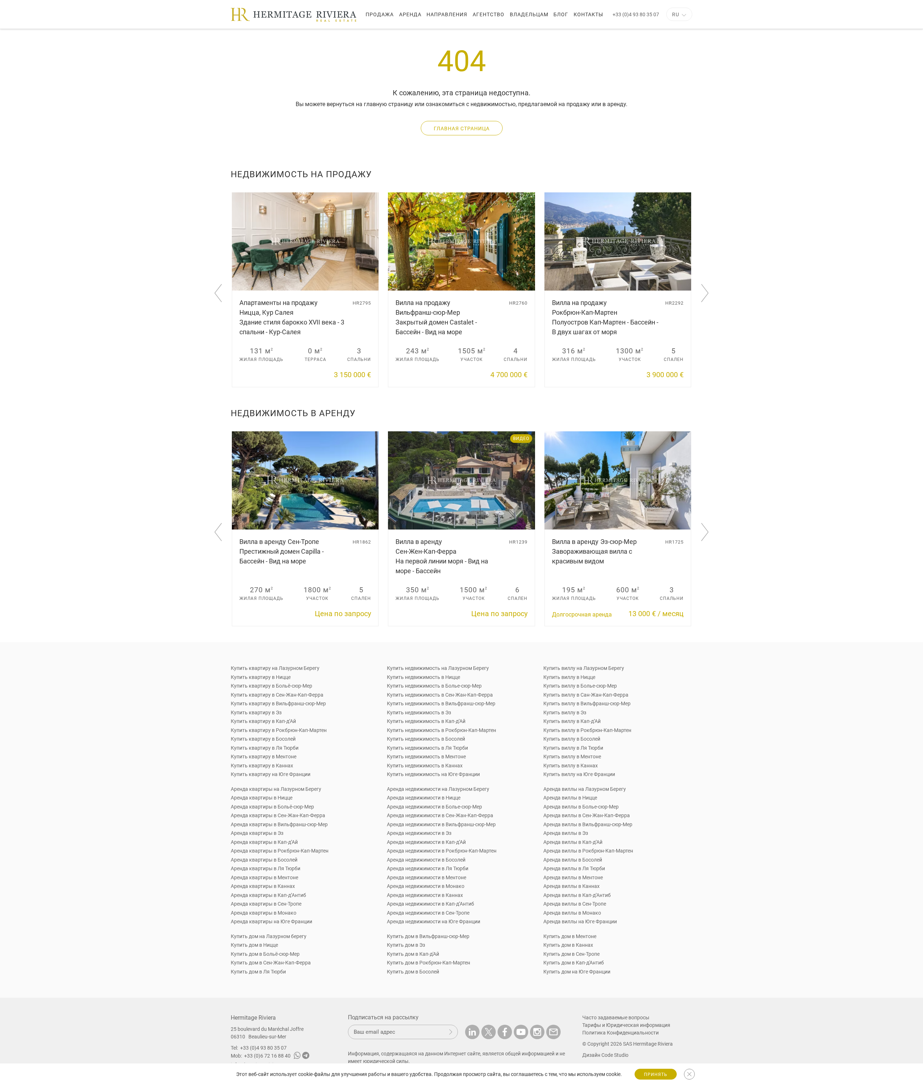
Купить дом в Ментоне (569, 936)
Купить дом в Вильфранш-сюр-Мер (428, 936)
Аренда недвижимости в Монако (425, 886)
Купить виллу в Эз (564, 712)
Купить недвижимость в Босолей (426, 739)
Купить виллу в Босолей (571, 739)
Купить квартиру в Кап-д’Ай (263, 721)
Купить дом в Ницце (254, 945)
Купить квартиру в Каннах (262, 765)
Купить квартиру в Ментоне (263, 756)
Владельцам (529, 14)
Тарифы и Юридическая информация (626, 1025)
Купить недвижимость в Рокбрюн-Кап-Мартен (441, 730)
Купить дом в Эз (406, 945)
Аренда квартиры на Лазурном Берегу (276, 789)
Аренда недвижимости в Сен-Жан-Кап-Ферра (440, 815)
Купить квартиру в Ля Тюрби (265, 748)
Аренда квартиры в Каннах (263, 886)
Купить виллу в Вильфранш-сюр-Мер (587, 703)
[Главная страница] (293, 15)
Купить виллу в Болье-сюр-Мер (580, 686)
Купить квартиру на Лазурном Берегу (275, 668)
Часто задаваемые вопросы (615, 1017)
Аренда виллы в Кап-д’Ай (572, 842)
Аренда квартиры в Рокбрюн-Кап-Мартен (279, 851)
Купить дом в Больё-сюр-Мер (265, 954)
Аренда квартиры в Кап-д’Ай (264, 842)
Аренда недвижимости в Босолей (426, 860)
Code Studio (614, 1055)
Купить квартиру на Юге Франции (270, 774)
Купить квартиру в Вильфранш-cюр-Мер (278, 703)
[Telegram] (305, 1056)
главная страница (462, 128)
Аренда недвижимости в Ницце (423, 798)
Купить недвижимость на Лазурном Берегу (438, 668)
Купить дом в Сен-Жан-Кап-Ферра (271, 963)
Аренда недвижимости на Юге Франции (433, 921)
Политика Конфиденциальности (620, 1033)
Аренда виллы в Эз (565, 833)
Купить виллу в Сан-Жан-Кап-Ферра (585, 695)
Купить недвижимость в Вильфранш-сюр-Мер (441, 703)
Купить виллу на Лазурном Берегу (583, 668)
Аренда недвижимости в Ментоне (426, 877)
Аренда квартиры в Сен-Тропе (266, 904)
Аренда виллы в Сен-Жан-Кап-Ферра (586, 815)
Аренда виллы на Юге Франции (580, 921)
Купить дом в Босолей (413, 972)
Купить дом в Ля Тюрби (258, 972)
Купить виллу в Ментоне (572, 756)
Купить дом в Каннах (568, 945)
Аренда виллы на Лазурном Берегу (584, 789)
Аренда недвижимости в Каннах (425, 895)
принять (655, 1074)
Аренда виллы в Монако (572, 913)
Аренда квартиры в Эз (257, 833)
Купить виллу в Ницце (569, 677)
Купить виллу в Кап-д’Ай (572, 721)
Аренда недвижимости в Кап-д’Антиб (430, 904)
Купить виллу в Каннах (570, 765)
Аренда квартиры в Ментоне (264, 877)
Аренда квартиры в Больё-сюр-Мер (272, 807)
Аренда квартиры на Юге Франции (271, 921)
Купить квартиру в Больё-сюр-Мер (271, 686)
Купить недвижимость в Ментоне (426, 756)
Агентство (488, 14)
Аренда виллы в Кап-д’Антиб (577, 895)
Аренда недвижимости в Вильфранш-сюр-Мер (441, 824)
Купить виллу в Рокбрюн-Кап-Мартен (587, 730)
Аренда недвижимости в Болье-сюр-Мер (434, 807)
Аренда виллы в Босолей (572, 860)
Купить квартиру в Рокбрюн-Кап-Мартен (279, 730)
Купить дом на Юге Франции (576, 972)
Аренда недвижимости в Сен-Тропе (428, 913)
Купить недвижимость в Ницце (423, 677)
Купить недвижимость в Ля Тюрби (427, 748)
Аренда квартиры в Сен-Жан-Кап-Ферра (278, 815)
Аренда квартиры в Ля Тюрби (265, 868)
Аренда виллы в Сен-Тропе (574, 904)
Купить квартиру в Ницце (261, 677)
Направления (447, 14)
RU (675, 14)
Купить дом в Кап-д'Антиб (573, 963)
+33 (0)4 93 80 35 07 (636, 14)
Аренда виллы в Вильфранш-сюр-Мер (587, 824)
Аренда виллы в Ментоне (573, 877)
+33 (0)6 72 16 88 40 (267, 1056)
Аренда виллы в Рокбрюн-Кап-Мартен (588, 851)
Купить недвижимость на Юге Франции (433, 774)
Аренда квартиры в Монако (263, 913)
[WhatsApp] (297, 1056)
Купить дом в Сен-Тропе (571, 954)
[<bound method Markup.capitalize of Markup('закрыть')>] (689, 1074)
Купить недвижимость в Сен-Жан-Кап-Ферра (440, 695)
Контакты (588, 14)
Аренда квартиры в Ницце (261, 798)
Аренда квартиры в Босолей (264, 860)
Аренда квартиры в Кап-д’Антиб (268, 895)
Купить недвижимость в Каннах (425, 765)
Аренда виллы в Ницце (570, 798)
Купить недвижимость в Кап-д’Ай (426, 721)
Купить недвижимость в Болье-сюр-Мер (434, 686)
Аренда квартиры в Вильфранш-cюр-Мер (279, 824)
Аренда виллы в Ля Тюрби (574, 868)
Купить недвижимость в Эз (419, 712)
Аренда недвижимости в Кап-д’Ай (426, 842)
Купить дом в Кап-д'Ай (413, 954)
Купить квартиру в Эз (256, 712)
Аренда (410, 14)
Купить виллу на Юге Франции (579, 774)
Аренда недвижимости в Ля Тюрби (427, 868)
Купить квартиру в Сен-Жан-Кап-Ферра (277, 695)
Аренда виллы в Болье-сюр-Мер (581, 807)
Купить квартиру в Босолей (263, 739)
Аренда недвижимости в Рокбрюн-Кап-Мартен (441, 851)
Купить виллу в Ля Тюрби (573, 748)
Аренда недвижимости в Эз (419, 833)
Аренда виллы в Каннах (571, 886)
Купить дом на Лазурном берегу (268, 936)
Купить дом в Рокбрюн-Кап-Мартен (428, 963)
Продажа (380, 14)
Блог (560, 14)
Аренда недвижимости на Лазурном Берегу (438, 789)
